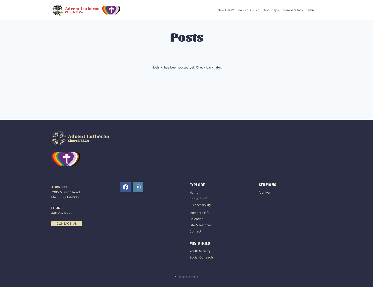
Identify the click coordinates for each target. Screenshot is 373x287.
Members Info (293, 10)
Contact (195, 231)
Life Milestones (200, 225)
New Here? (226, 10)
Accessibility (202, 205)
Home (193, 192)
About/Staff (198, 199)
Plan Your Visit (248, 10)
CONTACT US (67, 223)
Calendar (196, 219)
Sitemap (183, 276)
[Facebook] (125, 187)
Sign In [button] (195, 276)
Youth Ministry (200, 251)
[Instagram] (138, 187)
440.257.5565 (61, 213)
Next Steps (270, 10)
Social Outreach (201, 257)
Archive (264, 192)
